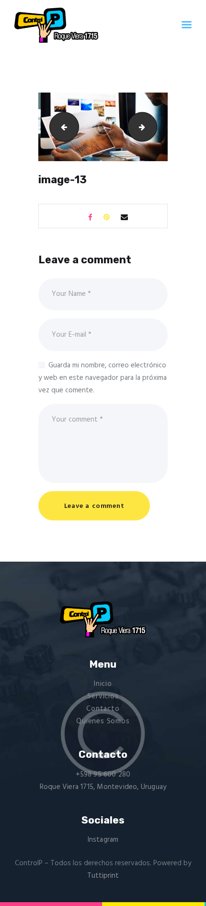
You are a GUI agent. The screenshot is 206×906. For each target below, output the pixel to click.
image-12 (61, 126)
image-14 (153, 126)
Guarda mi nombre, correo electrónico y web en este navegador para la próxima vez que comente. (102, 378)
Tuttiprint (103, 876)
